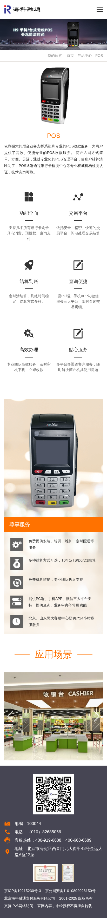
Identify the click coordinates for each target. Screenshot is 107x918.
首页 (70, 55)
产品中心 (84, 55)
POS (99, 55)
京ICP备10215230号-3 (22, 891)
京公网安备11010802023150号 (70, 891)
